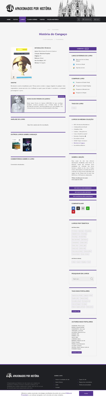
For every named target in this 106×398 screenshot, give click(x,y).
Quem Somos (59, 382)
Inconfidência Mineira (79, 145)
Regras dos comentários (85, 382)
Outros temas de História (77, 251)
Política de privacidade (85, 384)
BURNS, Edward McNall (78, 327)
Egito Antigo (81, 230)
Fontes (42, 19)
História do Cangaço (79, 143)
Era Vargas (84, 303)
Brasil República (55, 29)
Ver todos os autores (76, 352)
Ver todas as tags (76, 311)
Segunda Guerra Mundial (77, 295)
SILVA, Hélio (75, 337)
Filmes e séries (32, 19)
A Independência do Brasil (80, 127)
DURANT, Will (75, 334)
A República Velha (78, 129)
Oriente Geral (75, 248)
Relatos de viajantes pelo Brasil (78, 306)
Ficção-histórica (52, 19)
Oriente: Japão (83, 245)
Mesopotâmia (88, 230)
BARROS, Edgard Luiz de (78, 340)
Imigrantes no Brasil (88, 295)
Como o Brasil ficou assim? (80, 134)
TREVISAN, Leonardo (77, 330)
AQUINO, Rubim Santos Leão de (80, 347)
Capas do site (82, 379)
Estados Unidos (83, 242)
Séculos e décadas (85, 254)
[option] (16, 144)
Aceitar (86, 393)
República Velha (75, 298)
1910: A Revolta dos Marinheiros (81, 124)
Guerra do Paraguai (76, 303)
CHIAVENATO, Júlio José (78, 329)
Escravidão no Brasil (79, 138)
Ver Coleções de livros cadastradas (83, 196)
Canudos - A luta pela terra (80, 131)
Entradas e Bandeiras (79, 136)
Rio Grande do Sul (86, 301)
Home (8, 19)
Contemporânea (75, 242)
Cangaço (74, 107)
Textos (15, 19)
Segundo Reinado (84, 298)
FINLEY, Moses (76, 342)
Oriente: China (75, 245)
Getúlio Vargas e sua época (80, 140)
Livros (22, 19)
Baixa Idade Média (76, 239)
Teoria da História (75, 254)
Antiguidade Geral (75, 233)
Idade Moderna (84, 239)
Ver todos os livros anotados (83, 192)
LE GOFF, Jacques (77, 345)
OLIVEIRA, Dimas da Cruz (78, 332)
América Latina (82, 248)
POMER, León (75, 335)
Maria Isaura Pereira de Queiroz (38, 99)
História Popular (45, 53)
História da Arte (90, 306)
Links (56, 384)
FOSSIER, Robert (76, 348)
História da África (87, 251)
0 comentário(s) (59, 39)
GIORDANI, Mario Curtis (78, 325)
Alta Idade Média (82, 236)
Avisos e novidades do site (62, 379)
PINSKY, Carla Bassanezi (78, 344)
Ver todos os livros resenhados (82, 188)
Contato (57, 387)
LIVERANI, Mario (76, 339)
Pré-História (74, 230)
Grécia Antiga (84, 233)
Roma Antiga (74, 236)
